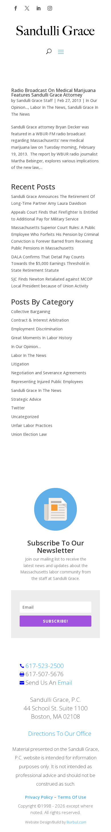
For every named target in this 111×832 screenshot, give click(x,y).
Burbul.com (76, 822)
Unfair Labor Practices (31, 425)
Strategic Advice (26, 399)
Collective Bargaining (30, 311)
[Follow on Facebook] (15, 8)
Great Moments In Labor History (41, 337)
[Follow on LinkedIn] (38, 8)
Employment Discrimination (37, 329)
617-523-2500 (45, 666)
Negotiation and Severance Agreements (48, 372)
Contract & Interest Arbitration (40, 320)
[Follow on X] (27, 8)
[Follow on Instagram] (49, 8)
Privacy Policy (39, 797)
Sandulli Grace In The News (36, 390)
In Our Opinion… (26, 346)
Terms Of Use (71, 797)
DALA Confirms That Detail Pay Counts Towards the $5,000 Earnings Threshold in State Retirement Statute (50, 263)
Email (65, 682)
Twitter (18, 407)
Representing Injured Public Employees (47, 381)
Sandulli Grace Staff (35, 100)
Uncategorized (25, 416)
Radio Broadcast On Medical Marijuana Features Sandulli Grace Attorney (53, 92)
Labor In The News (47, 107)
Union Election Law (29, 434)
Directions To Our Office (59, 733)
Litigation (20, 364)
